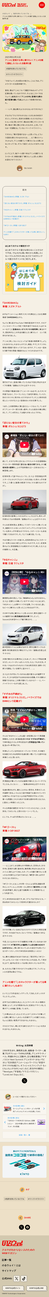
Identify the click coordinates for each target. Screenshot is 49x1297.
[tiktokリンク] (24, 1278)
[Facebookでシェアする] (27, 1227)
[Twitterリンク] (16, 1278)
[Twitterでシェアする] (21, 1227)
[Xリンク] (24, 1080)
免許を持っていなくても (21, 14)
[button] (42, 5)
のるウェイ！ (6, 14)
